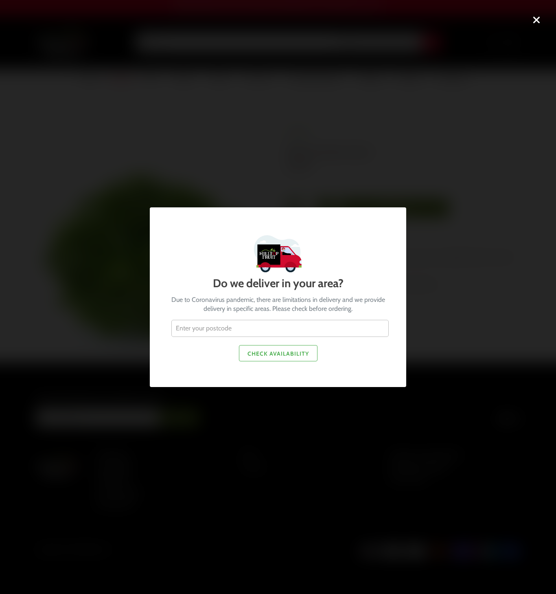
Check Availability (278, 353)
